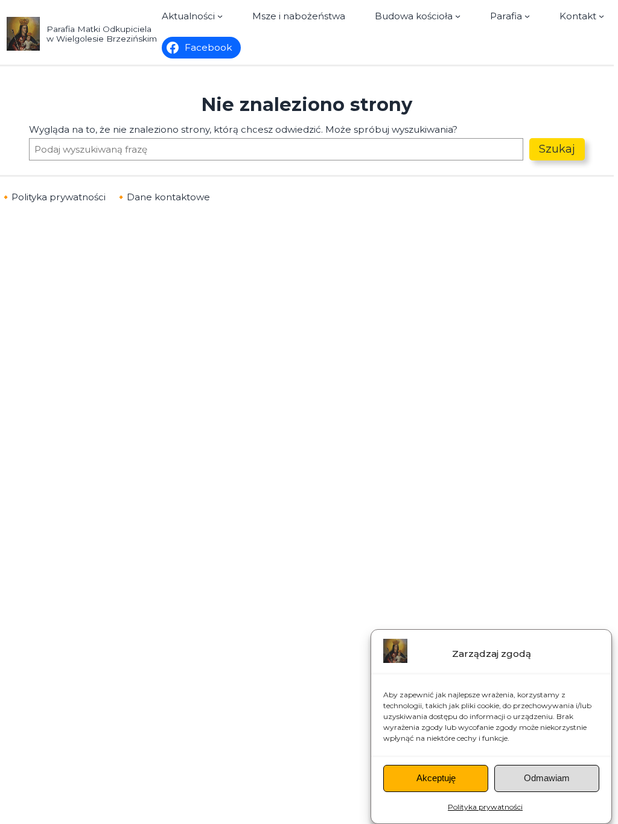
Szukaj (557, 149)
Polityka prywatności (485, 806)
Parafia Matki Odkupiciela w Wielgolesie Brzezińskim (101, 33)
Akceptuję (436, 778)
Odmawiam (547, 778)
